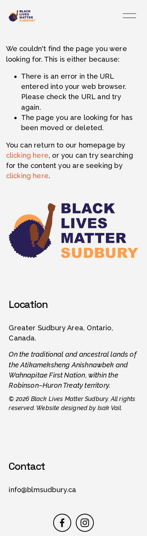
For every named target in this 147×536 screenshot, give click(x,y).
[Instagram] (85, 523)
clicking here (27, 155)
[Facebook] (62, 523)
